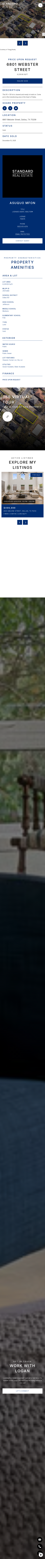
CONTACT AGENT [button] (22, 241)
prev (19, 43)
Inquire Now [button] (22, 81)
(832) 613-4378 (22, 226)
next (25, 43)
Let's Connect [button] (22, 1391)
